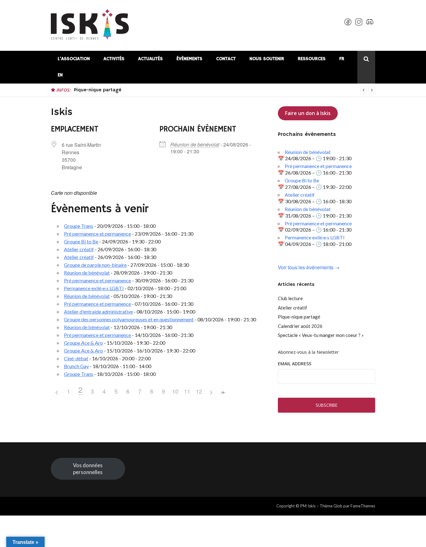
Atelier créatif (79, 249)
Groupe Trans (78, 226)
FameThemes (363, 505)
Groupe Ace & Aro (83, 343)
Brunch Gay (76, 366)
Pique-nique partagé (97, 90)
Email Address (294, 364)
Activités (114, 59)
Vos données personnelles (88, 468)
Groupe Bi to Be (81, 241)
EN (60, 75)
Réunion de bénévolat (194, 144)
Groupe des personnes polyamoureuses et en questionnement (129, 319)
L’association (74, 59)
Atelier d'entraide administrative (98, 311)
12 (199, 391)
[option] (224, 90)
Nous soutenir (266, 59)
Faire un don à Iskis (308, 113)
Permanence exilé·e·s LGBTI (94, 288)
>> (223, 392)
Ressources (312, 59)
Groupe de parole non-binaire (95, 265)
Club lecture (290, 298)
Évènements (189, 59)
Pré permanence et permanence (97, 234)
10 (175, 391)
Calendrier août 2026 (300, 326)
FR (341, 59)
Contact (226, 59)
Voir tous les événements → (309, 267)
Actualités (150, 59)
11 (187, 391)
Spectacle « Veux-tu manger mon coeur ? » (321, 335)
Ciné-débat (76, 358)
